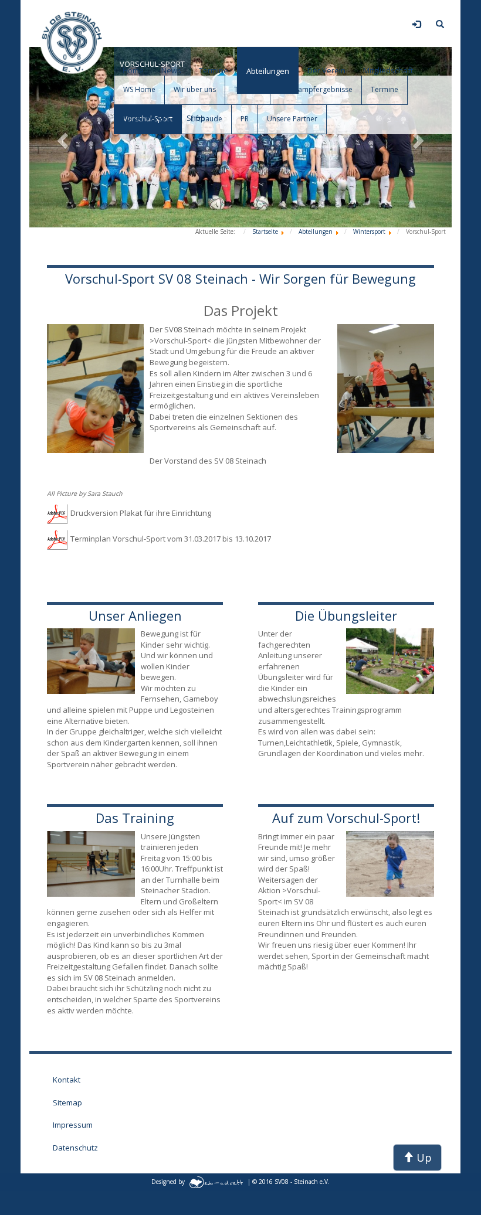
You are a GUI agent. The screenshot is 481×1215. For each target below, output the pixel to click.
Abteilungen (267, 71)
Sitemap (67, 1102)
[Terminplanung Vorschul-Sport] (58, 538)
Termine (213, 70)
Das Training (135, 817)
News (171, 70)
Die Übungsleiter (346, 615)
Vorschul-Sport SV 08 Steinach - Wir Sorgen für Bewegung (240, 278)
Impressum (73, 1124)
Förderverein (146, 118)
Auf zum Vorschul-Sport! (346, 817)
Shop (196, 118)
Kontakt (66, 1079)
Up (423, 1158)
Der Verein (326, 70)
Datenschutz (75, 1147)
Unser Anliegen (135, 615)
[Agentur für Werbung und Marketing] (216, 1181)
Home (133, 70)
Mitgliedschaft (388, 70)
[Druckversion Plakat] (58, 513)
